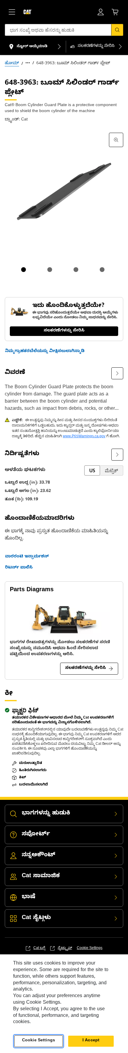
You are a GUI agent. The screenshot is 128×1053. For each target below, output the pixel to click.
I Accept (90, 1041)
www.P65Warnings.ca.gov (84, 436)
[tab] (23, 270)
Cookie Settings (89, 948)
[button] (45, 352)
